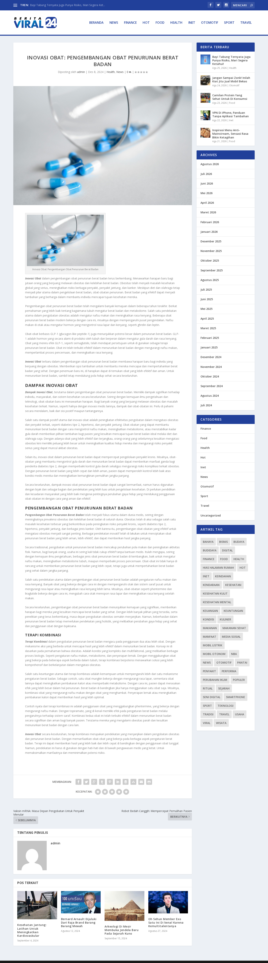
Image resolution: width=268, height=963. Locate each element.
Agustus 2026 (210, 164)
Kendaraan (211, 585)
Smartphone (235, 697)
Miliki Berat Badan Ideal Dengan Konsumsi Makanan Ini (65, 5)
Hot (146, 23)
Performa (229, 671)
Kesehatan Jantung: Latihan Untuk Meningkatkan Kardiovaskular (31, 930)
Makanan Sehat (234, 628)
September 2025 (212, 270)
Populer (239, 680)
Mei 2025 (206, 309)
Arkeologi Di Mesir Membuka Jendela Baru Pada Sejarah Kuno (122, 930)
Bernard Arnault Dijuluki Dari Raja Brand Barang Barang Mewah (79, 922)
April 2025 (207, 318)
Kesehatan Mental (217, 602)
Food (160, 23)
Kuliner (225, 619)
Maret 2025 (208, 328)
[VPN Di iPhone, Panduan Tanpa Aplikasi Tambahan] (205, 115)
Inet (191, 23)
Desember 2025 (211, 241)
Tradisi (208, 714)
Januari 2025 (209, 347)
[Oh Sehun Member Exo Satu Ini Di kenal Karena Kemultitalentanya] (168, 902)
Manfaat (209, 636)
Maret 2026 (208, 212)
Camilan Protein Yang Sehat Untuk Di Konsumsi (229, 97)
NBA (234, 654)
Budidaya (209, 550)
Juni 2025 (207, 299)
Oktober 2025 (210, 260)
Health (176, 23)
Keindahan (223, 576)
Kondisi (208, 619)
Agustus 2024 (210, 395)
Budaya (238, 542)
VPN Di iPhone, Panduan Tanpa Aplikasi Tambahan (230, 114)
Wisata (221, 723)
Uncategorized (211, 515)
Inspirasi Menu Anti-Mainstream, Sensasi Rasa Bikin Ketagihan (230, 133)
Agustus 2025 (210, 280)
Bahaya (208, 542)
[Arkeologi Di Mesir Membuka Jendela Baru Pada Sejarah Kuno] (124, 906)
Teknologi (225, 705)
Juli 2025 (206, 289)
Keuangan (210, 611)
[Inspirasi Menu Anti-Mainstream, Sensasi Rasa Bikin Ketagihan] (205, 133)
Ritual (207, 688)
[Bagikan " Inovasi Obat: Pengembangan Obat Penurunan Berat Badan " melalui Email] (141, 782)
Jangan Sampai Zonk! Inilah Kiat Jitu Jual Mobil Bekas (231, 79)
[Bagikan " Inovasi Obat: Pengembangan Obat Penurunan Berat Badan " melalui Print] (149, 782)
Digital (227, 550)
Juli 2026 (206, 174)
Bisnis (223, 542)
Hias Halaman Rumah (218, 567)
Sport (229, 23)
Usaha (239, 714)
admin (81, 72)
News (113, 23)
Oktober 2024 (210, 376)
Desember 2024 (211, 357)
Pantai (242, 662)
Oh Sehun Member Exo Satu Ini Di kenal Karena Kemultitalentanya (166, 922)
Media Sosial (231, 636)
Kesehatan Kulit (215, 593)
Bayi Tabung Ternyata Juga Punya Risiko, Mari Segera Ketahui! (231, 60)
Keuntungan (233, 611)
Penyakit (209, 671)
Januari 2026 (209, 232)
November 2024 (211, 367)
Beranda (96, 23)
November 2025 (211, 251)
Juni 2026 (207, 183)
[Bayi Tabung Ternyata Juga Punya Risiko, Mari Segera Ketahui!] (205, 59)
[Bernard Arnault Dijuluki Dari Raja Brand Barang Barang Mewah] (81, 902)
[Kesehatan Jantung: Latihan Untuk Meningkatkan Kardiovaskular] (37, 905)
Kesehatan (233, 585)
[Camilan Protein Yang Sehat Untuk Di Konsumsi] (205, 98)
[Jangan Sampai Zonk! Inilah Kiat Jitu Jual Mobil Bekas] (205, 80)
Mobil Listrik (212, 645)
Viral (206, 723)
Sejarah (224, 688)
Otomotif (209, 23)
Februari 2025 (210, 338)
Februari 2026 (210, 222)
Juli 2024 (206, 405)
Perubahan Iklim (215, 680)
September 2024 (212, 386)
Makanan (210, 628)
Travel (246, 23)
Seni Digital (211, 697)
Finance (130, 23)
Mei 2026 (206, 193)
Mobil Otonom (214, 654)
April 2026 (207, 203)
